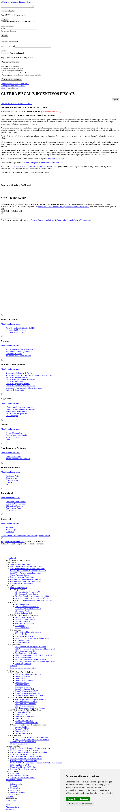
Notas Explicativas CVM (24, 716)
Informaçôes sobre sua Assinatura (18, 459)
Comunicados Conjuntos (24, 681)
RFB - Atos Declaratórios (24, 706)
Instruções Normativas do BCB (26, 691)
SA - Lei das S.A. (21, 634)
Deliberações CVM (22, 718)
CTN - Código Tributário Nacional (28, 609)
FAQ (7, 484)
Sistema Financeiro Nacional (16, 411)
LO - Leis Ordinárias (22, 621)
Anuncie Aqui (11, 530)
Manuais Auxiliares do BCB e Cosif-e (29, 695)
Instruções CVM (21, 714)
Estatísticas (10, 532)
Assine (8, 11)
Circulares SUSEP (22, 731)
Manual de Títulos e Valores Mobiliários (20, 379)
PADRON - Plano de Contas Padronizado (25, 573)
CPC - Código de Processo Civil (27, 607)
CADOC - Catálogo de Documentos (23, 761)
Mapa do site (45, 536)
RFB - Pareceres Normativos (25, 704)
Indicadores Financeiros (14, 437)
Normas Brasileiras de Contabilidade (19, 349)
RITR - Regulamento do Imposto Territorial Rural (33, 655)
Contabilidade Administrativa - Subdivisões (26, 579)
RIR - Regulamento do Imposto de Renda (30, 647)
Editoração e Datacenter (14, 506)
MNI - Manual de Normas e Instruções (24, 750)
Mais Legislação (12, 416)
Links (8, 439)
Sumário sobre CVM (22, 712)
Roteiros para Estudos (14, 780)
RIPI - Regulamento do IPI (25, 651)
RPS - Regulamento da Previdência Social (30, 659)
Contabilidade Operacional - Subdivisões (25, 581)
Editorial (13, 786)
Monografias (15, 788)
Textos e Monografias (14, 433)
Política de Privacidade (9, 536)
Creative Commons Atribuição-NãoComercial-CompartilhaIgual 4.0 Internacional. (61, 220)
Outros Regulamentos (23, 664)
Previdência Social (22, 643)
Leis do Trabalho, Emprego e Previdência (21, 409)
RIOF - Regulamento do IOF (26, 657)
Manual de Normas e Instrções (17, 377)
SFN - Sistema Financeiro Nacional (28, 632)
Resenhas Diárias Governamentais (18, 356)
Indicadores (10, 809)
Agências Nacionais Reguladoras (22, 778)
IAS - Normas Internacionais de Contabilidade (27, 569)
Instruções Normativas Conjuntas (27, 693)
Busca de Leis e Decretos (24, 617)
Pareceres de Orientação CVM (26, 723)
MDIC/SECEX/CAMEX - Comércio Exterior (32, 638)
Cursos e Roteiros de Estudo (16, 435)
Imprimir (115, 99)
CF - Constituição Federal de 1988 (28, 592)
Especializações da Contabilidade (22, 577)
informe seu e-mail (8, 46)
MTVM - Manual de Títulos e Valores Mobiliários (28, 752)
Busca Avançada (12, 478)
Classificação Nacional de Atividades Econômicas (24, 388)
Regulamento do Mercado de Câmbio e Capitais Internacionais (29, 375)
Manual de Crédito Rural (15, 382)
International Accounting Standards (19, 352)
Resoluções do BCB (22, 685)
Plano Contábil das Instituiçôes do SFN (20, 328)
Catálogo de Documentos (15, 390)
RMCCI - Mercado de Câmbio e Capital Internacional (35, 649)
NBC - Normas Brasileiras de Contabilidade (26, 567)
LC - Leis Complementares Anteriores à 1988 (32, 596)
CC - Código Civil (22, 605)
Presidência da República (19, 775)
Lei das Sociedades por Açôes (17, 414)
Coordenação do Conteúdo (16, 502)
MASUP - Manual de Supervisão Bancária (26, 759)
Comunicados (20, 678)
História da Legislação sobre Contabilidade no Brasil (43, 163)
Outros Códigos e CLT (23, 613)
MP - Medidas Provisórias (24, 624)
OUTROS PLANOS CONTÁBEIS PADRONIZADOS (31, 167)
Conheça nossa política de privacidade (15, 84)
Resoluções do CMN (23, 676)
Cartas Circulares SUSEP (24, 733)
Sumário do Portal (12, 476)
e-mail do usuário (7, 26)
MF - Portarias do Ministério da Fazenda (30, 708)
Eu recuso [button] (84, 799)
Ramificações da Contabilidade (21, 583)
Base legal (36, 536)
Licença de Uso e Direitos (15, 504)
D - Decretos (19, 626)
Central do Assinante (13, 457)
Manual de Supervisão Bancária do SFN (21, 386)
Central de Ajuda (12, 480)
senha (3, 28)
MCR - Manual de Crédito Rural (22, 754)
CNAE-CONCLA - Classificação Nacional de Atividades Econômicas (36, 763)
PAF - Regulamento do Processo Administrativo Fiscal (35, 662)
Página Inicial (11, 558)
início (3, 88)
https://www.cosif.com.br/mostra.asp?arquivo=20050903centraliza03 (63, 207)
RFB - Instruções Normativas (26, 702)
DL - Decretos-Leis (22, 628)
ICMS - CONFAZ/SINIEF (25, 636)
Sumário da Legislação (18, 588)
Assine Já (9, 527)
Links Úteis (14, 773)
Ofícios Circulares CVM (24, 721)
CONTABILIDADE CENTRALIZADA (16, 104)
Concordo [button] (72, 799)
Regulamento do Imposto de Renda (19, 373)
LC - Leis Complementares (25, 619)
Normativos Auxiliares (14, 354)
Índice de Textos (16, 784)
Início (8, 805)
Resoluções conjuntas (23, 687)
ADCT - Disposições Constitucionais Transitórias (33, 600)
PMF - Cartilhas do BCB (19, 765)
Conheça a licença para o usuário (13, 86)
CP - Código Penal (22, 611)
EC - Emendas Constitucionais (26, 594)
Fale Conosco (11, 510)
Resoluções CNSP (22, 729)
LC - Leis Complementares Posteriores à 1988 (32, 598)
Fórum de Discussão (17, 792)
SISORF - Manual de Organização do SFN (26, 756)
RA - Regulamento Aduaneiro (26, 653)
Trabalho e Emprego (22, 640)
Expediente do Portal (13, 508)
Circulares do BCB (22, 683)
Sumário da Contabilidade (20, 564)
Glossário (10, 797)
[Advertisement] (10, 260)
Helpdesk (9, 482)
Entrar (4, 19)
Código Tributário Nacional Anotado (19, 407)
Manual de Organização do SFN (18, 384)
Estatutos (13, 666)
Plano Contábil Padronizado (16, 330)
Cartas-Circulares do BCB (24, 689)
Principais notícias (12, 807)
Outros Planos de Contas (15, 332)
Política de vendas (25, 536)
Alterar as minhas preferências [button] (80, 804)
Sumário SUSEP (21, 727)
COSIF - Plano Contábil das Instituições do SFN (28, 571)
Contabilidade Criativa (55, 159)
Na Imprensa (15, 790)
